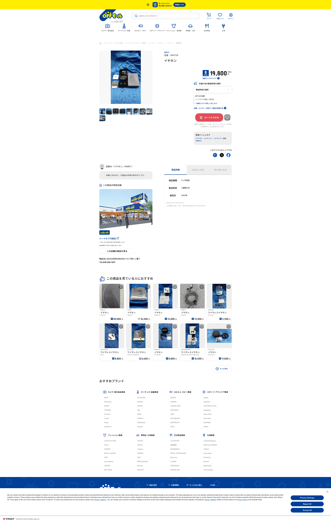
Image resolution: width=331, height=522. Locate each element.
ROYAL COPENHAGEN (178, 453)
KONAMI (173, 402)
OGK (139, 457)
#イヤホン (199, 138)
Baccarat (173, 457)
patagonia (207, 410)
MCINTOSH (141, 397)
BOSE (139, 414)
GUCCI (106, 445)
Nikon (106, 422)
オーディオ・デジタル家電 (113, 43)
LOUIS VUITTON (110, 441)
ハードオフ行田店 (107, 238)
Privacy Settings (307, 498)
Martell (206, 461)
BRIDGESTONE (142, 461)
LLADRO (173, 461)
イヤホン (170, 43)
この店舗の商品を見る (117, 251)
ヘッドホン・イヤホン (156, 43)
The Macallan (208, 470)
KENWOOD (141, 422)
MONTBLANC (175, 470)
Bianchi (140, 466)
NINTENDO (174, 410)
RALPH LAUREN (110, 453)
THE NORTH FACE (210, 406)
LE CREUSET (174, 441)
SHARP (106, 406)
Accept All (307, 510)
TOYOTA (140, 441)
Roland (139, 427)
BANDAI (173, 397)
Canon (106, 418)
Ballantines (208, 466)
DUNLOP (140, 470)
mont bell (207, 418)
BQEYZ (166, 52)
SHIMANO (207, 422)
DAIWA (206, 427)
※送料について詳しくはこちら (206, 103)
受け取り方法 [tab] (220, 169)
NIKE (106, 457)
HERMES (107, 449)
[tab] (107, 27)
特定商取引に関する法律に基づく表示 (110, 245)
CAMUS (206, 449)
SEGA (172, 414)
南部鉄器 (173, 445)
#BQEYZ (198, 141)
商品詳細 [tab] (175, 169)
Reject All (307, 504)
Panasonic (108, 402)
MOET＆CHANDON (210, 445)
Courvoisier (208, 453)
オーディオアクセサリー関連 (135, 43)
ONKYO (140, 406)
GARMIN (140, 453)
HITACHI (107, 414)
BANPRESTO (174, 422)
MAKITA (140, 445)
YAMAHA (140, 418)
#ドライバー (208, 138)
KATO (172, 427)
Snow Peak (208, 414)
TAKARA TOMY (175, 406)
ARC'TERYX (108, 470)
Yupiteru (140, 449)
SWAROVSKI (174, 466)
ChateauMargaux (210, 441)
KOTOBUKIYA (175, 418)
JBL (138, 410)
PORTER (107, 466)
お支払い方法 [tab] (198, 169)
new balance (108, 461)
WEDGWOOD (175, 449)
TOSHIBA (107, 410)
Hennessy (207, 457)
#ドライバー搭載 (220, 138)
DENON (140, 402)
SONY (106, 397)
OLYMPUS (107, 427)
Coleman (207, 402)
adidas (206, 397)
